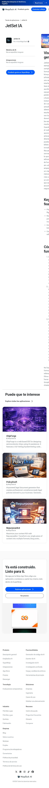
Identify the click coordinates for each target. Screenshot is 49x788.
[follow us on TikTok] (28, 772)
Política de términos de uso (12, 766)
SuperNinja (6, 663)
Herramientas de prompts (35, 675)
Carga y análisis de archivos (35, 671)
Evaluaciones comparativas (12, 689)
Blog (4, 733)
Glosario (29, 719)
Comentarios (7, 753)
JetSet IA (24, 20)
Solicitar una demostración (35, 701)
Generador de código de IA (35, 654)
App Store (6, 671)
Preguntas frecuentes (33, 715)
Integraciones (7, 667)
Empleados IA (7, 659)
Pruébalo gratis (23, 9)
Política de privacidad (10, 757)
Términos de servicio (10, 762)
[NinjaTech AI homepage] (24, 776)
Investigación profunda (34, 667)
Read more (39, 3)
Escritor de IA (30, 659)
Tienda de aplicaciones (12, 20)
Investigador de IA (32, 663)
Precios (5, 675)
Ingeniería (29, 693)
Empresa (29, 689)
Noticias (6, 741)
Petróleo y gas (8, 711)
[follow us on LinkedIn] (20, 772)
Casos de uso (30, 697)
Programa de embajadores (12, 749)
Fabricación (7, 723)
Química (6, 719)
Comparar (29, 723)
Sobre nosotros (8, 737)
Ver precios (24, 596)
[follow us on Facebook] (33, 772)
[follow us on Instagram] (24, 772)
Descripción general (10, 654)
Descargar (6, 679)
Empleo (5, 745)
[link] (9, 9)
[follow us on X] (16, 772)
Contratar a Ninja (39, 9)
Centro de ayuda (31, 711)
